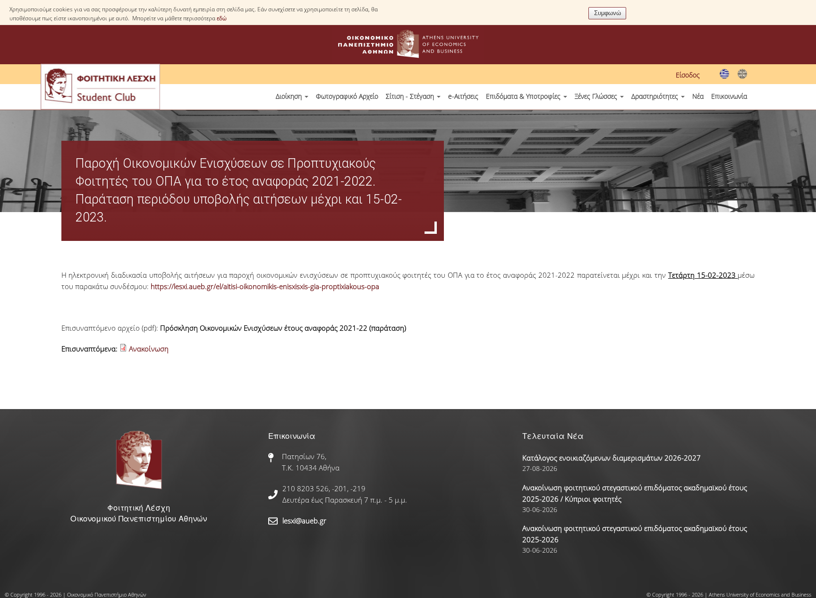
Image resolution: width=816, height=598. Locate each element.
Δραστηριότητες (655, 96)
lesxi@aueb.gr (304, 520)
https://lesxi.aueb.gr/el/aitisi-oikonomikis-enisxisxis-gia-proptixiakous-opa (265, 286)
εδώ (222, 18)
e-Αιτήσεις (463, 96)
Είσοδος (688, 74)
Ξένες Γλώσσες (597, 96)
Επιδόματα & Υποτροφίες (524, 96)
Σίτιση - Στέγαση (411, 96)
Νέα (698, 96)
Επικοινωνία (729, 96)
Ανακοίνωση (149, 348)
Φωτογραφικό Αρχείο (347, 96)
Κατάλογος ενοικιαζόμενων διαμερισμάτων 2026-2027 (611, 457)
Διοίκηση (290, 96)
